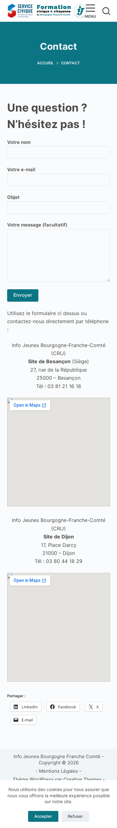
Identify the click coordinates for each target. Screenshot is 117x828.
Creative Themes (82, 779)
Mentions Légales (58, 771)
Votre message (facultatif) (37, 225)
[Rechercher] (106, 11)
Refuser (75, 816)
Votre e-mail (21, 169)
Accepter (43, 816)
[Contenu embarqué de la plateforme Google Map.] (58, 452)
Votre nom (19, 142)
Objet (13, 197)
